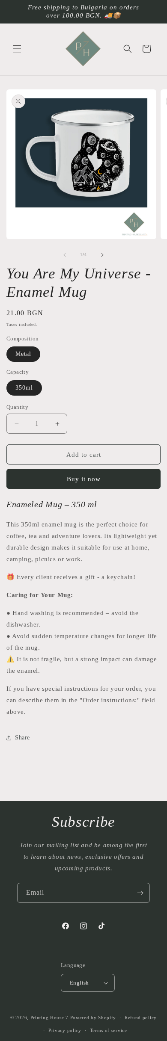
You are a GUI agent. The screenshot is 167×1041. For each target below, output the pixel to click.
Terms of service (108, 1030)
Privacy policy (64, 1030)
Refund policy (141, 1017)
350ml (24, 387)
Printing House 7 (49, 1017)
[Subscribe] (140, 893)
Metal (23, 354)
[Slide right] (102, 254)
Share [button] (22, 737)
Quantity (17, 407)
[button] (17, 48)
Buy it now (84, 479)
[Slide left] (64, 254)
